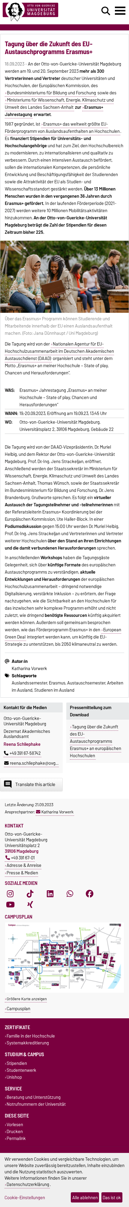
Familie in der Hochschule (31, 1036)
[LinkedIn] (50, 893)
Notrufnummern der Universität (36, 1104)
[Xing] (30, 904)
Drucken (15, 1131)
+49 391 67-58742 (25, 753)
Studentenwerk (21, 1070)
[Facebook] (89, 893)
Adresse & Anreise (24, 865)
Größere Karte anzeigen (27, 999)
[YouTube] (10, 904)
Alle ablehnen (85, 1197)
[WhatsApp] (69, 893)
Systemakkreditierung (28, 1043)
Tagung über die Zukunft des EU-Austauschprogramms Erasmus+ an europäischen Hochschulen (95, 741)
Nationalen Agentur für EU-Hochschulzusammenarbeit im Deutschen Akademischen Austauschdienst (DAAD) (59, 351)
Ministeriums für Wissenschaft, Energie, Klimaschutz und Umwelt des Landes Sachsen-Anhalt (59, 103)
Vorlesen (15, 1124)
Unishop (14, 1077)
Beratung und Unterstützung (34, 1097)
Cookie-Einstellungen (24, 1197)
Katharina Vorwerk (57, 811)
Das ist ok (112, 1197)
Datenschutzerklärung (28, 1184)
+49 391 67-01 (23, 857)
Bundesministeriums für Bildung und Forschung (51, 92)
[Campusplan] (64, 991)
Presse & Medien (22, 872)
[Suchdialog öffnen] (105, 11)
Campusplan (18, 1008)
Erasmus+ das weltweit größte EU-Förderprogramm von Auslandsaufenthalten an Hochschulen (62, 127)
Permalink (16, 1138)
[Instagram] (10, 893)
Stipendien (17, 1063)
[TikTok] (30, 893)
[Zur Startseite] (39, 12)
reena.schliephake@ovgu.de (37, 763)
